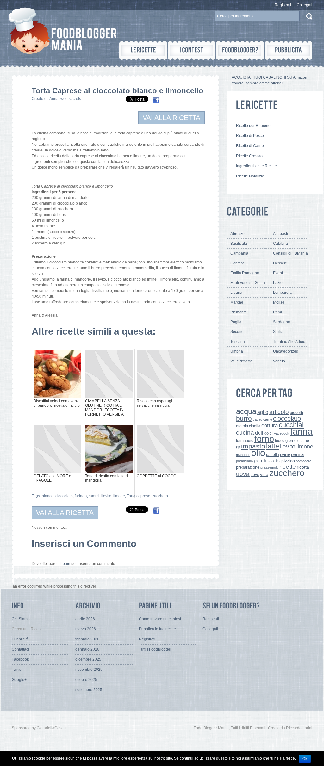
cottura (269, 425)
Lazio (278, 283)
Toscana (237, 341)
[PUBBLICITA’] (288, 50)
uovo (255, 475)
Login (65, 563)
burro (244, 418)
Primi (277, 312)
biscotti (296, 412)
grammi (92, 496)
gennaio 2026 (87, 649)
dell (259, 433)
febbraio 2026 (87, 639)
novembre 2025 (89, 669)
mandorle (243, 455)
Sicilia (278, 332)
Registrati (283, 5)
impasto (253, 446)
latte (272, 446)
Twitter (17, 669)
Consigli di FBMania (290, 253)
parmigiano (244, 461)
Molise (278, 302)
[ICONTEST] (191, 50)
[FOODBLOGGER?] (240, 50)
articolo (279, 411)
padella (272, 455)
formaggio (244, 440)
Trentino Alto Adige (289, 341)
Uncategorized (285, 351)
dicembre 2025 (88, 659)
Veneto (279, 361)
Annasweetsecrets (65, 98)
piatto (273, 460)
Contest (237, 263)
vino (264, 474)
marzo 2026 (85, 629)
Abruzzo (237, 234)
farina (79, 496)
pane (285, 454)
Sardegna (281, 322)
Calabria (280, 243)
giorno (290, 440)
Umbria (236, 351)
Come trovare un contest (160, 619)
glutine (303, 440)
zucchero (160, 496)
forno (264, 439)
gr (238, 446)
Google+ (19, 679)
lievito (106, 496)
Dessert (279, 263)
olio (258, 453)
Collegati (304, 5)
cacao (257, 419)
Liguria (236, 292)
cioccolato (64, 496)
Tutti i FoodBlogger (155, 649)
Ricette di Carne (250, 146)
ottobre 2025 (86, 679)
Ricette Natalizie (250, 176)
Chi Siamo (21, 619)
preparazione (247, 467)
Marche (236, 302)
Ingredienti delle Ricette (256, 166)
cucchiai (291, 425)
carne (267, 419)
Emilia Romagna (244, 273)
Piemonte (238, 312)
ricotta (303, 467)
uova (243, 474)
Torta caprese (138, 496)
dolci (268, 433)
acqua (246, 411)
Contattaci (20, 649)
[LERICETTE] (143, 50)
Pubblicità (20, 639)
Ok (304, 759)
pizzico (288, 461)
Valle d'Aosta (241, 361)
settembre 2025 (88, 690)
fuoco (279, 440)
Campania (239, 253)
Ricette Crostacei (250, 156)
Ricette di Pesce (250, 135)
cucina (245, 432)
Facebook (281, 433)
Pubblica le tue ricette (157, 629)
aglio (262, 412)
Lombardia (282, 292)
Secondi (237, 332)
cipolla (254, 426)
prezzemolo (269, 467)
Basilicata (238, 243)
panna (297, 454)
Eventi (278, 273)
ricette (287, 466)
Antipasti (280, 234)
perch (260, 460)
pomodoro (303, 461)
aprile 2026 (85, 619)
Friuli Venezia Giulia (247, 283)
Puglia (235, 322)
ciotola (242, 426)
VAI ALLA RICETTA (171, 117)
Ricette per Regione (253, 125)
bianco (47, 496)
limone (119, 496)
